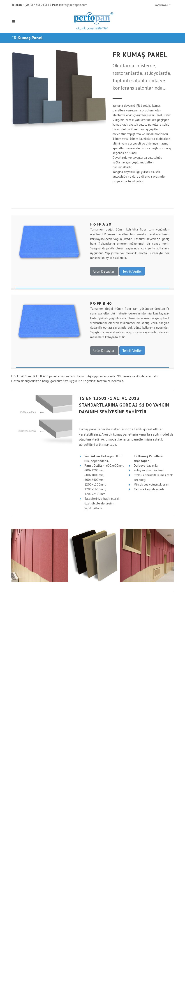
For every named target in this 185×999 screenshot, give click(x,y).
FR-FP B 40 (101, 303)
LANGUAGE (161, 5)
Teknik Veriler (132, 271)
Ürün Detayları (104, 271)
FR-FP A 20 (100, 224)
